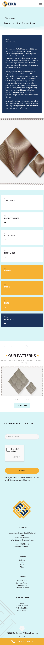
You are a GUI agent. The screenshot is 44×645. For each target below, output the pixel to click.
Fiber (22, 567)
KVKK (22, 603)
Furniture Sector (22, 583)
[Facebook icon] (19, 636)
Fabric (22, 562)
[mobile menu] (41, 4)
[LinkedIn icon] (25, 636)
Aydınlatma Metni (22, 608)
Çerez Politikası (22, 606)
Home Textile (22, 585)
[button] (4, 381)
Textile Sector (22, 581)
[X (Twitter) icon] (22, 636)
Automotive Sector (22, 588)
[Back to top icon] (22, 628)
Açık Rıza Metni (22, 610)
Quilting (22, 560)
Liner (22, 565)
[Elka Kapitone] (9, 4)
